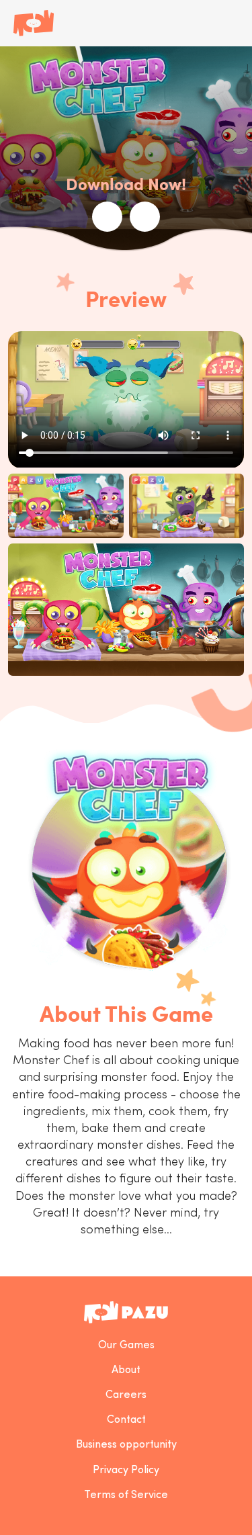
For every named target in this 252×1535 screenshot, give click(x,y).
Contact (126, 1420)
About (126, 1370)
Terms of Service (126, 1495)
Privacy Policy (126, 1470)
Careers (126, 1395)
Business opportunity (126, 1445)
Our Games (126, 1345)
